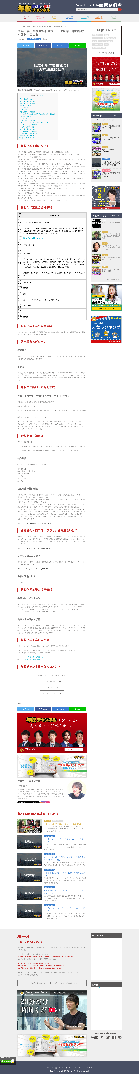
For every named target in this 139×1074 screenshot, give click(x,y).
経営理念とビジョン (25, 105)
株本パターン (97, 35)
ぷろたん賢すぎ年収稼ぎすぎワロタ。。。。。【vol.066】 (111, 174)
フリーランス (97, 38)
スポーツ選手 (97, 44)
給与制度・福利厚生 (25, 116)
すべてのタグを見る (106, 53)
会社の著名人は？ (27, 127)
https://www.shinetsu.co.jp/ (33, 238)
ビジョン (25, 110)
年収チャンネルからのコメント (29, 138)
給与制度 (25, 118)
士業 (106, 35)
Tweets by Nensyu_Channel (97, 987)
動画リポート (57, 820)
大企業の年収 (106, 158)
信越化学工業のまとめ (26, 135)
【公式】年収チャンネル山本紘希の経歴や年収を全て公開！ (111, 235)
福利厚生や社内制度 (28, 120)
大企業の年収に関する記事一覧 (29, 659)
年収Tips (105, 123)
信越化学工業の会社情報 (27, 101)
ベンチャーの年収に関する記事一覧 (31, 657)
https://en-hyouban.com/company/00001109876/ (36, 548)
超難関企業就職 (110, 38)
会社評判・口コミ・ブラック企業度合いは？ (33, 122)
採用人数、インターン (29, 131)
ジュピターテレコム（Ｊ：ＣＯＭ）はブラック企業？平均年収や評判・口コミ (111, 163)
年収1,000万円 (106, 170)
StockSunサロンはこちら (51, 693)
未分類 (104, 220)
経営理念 (25, 107)
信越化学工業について (26, 99)
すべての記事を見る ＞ (114, 279)
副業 (106, 44)
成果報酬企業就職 (99, 47)
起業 (94, 41)
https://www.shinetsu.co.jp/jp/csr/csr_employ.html (36, 523)
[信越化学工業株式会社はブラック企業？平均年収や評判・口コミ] (60, 45)
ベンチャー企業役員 (105, 41)
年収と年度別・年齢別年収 (28, 112)
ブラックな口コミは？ (29, 125)
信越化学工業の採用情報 (27, 129)
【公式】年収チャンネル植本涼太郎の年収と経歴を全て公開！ (111, 247)
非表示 (42, 95)
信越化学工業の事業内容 (27, 103)
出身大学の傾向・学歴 (29, 133)
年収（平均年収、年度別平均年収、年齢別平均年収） (39, 114)
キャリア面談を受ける (51, 681)
